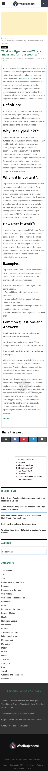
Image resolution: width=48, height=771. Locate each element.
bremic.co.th (24, 78)
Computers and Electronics (13, 598)
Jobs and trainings (9, 632)
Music (4, 652)
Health (4, 617)
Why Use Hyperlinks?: (26, 465)
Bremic (6, 418)
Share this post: (27, 479)
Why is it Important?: (25, 468)
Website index (19, 768)
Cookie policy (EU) (16, 765)
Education (5, 602)
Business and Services (11, 590)
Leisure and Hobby (9, 636)
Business (5, 586)
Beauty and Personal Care (12, 582)
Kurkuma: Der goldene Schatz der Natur (19, 524)
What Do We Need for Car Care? (14, 726)
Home (5, 765)
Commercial (6, 594)
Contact (29, 768)
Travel (4, 671)
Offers (4, 655)
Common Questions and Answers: (31, 476)
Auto (3, 578)
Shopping (5, 663)
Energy (4, 605)
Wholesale (6, 679)
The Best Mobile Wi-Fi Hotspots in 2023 (17, 714)
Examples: (22, 474)
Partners (40, 765)
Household (6, 625)
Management (7, 640)
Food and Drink (8, 613)
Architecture (6, 571)
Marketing (5, 644)
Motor (4, 648)
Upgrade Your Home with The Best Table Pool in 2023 (23, 720)
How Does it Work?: (25, 471)
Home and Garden (9, 621)
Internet (4, 47)
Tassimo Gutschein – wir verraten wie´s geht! (20, 701)
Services (5, 659)
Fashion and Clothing (10, 609)
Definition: (22, 462)
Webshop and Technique (12, 675)
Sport (3, 667)
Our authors (29, 765)
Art (2, 574)
